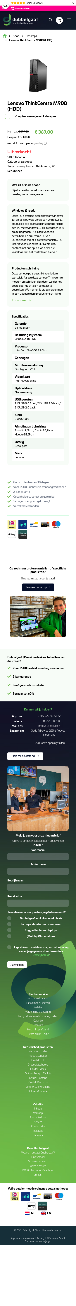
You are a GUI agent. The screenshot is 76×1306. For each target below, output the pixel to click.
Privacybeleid (40, 955)
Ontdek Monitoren (38, 1091)
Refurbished (14, 171)
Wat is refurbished (38, 1051)
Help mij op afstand (38, 1029)
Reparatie (38, 1025)
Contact (38, 1174)
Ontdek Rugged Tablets (38, 1073)
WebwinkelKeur (55, 1238)
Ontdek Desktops (38, 1082)
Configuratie (38, 1126)
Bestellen (38, 1007)
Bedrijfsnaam (15, 880)
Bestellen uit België (38, 1034)
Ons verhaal (38, 1157)
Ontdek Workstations (38, 1086)
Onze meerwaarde (38, 1161)
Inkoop (38, 1108)
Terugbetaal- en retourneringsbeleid (38, 1016)
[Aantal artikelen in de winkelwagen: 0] (59, 20)
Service (38, 1122)
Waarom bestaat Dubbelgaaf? (38, 1152)
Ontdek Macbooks (38, 1064)
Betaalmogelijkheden (38, 1003)
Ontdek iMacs (38, 1069)
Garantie (38, 1020)
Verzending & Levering (38, 1011)
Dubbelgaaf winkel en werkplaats (41, 918)
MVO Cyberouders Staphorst (38, 1170)
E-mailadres (16, 896)
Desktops (26, 161)
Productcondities (38, 1055)
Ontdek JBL (38, 1060)
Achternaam (38, 864)
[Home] (20, 20)
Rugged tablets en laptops (41, 930)
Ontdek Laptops (38, 1078)
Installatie (38, 1130)
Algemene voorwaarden (22, 1238)
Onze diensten (38, 1166)
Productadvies (38, 1117)
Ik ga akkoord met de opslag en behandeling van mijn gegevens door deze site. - (41, 951)
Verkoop (38, 1113)
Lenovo (20, 166)
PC (53, 166)
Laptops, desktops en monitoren (41, 924)
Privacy (41, 1238)
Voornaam (38, 850)
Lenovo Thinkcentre (38, 166)
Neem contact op (36, 587)
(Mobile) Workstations (41, 936)
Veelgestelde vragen (38, 998)
